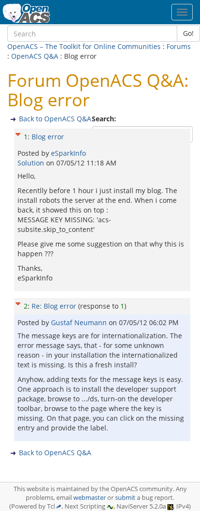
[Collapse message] (18, 133)
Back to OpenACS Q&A (55, 118)
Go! (188, 33)
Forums (179, 46)
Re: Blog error (54, 306)
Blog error (48, 136)
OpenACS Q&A (34, 56)
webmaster (89, 498)
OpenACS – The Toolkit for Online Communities (84, 46)
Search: (105, 118)
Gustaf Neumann (80, 322)
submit (125, 498)
